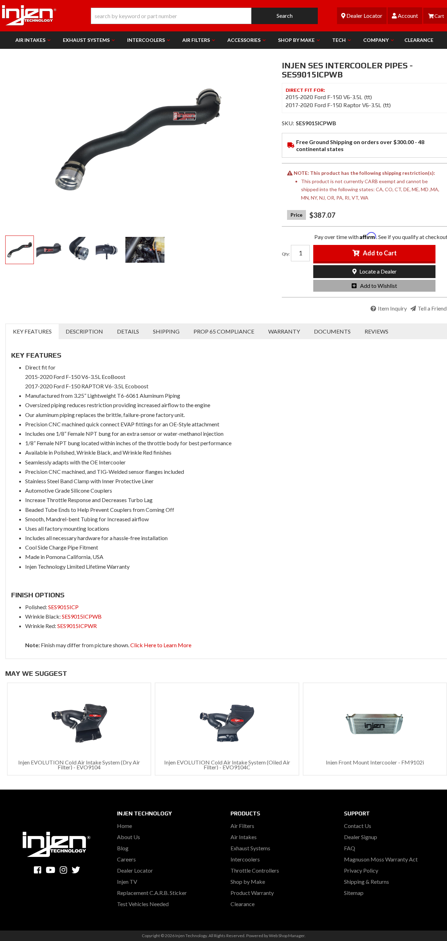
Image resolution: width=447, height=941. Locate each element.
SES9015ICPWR (77, 625)
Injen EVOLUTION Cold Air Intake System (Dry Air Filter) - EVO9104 (79, 764)
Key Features (32, 331)
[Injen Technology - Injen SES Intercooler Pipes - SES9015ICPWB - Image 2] (49, 250)
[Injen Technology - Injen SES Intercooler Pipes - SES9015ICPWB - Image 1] (20, 250)
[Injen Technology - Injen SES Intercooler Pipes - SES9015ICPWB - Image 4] (109, 250)
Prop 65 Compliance (223, 331)
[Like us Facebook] (37, 870)
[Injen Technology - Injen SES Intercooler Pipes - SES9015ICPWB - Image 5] (145, 250)
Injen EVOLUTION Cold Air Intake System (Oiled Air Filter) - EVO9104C (227, 764)
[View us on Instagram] (63, 870)
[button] (204, 16)
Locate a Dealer (377, 271)
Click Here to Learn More (160, 645)
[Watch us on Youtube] (50, 870)
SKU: (288, 123)
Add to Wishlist (378, 285)
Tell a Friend (432, 308)
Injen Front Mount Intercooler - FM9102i (375, 762)
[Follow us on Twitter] (76, 870)
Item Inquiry (392, 308)
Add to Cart (380, 253)
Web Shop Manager (287, 935)
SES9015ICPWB (82, 616)
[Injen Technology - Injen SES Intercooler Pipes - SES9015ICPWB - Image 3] (79, 250)
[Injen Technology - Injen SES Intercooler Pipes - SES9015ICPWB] (138, 139)
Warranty (284, 331)
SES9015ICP (63, 607)
